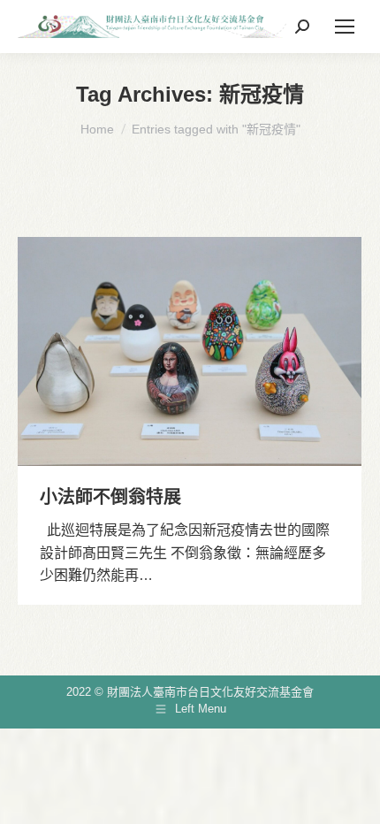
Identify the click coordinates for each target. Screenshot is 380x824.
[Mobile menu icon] (344, 26)
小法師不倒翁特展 (110, 497)
